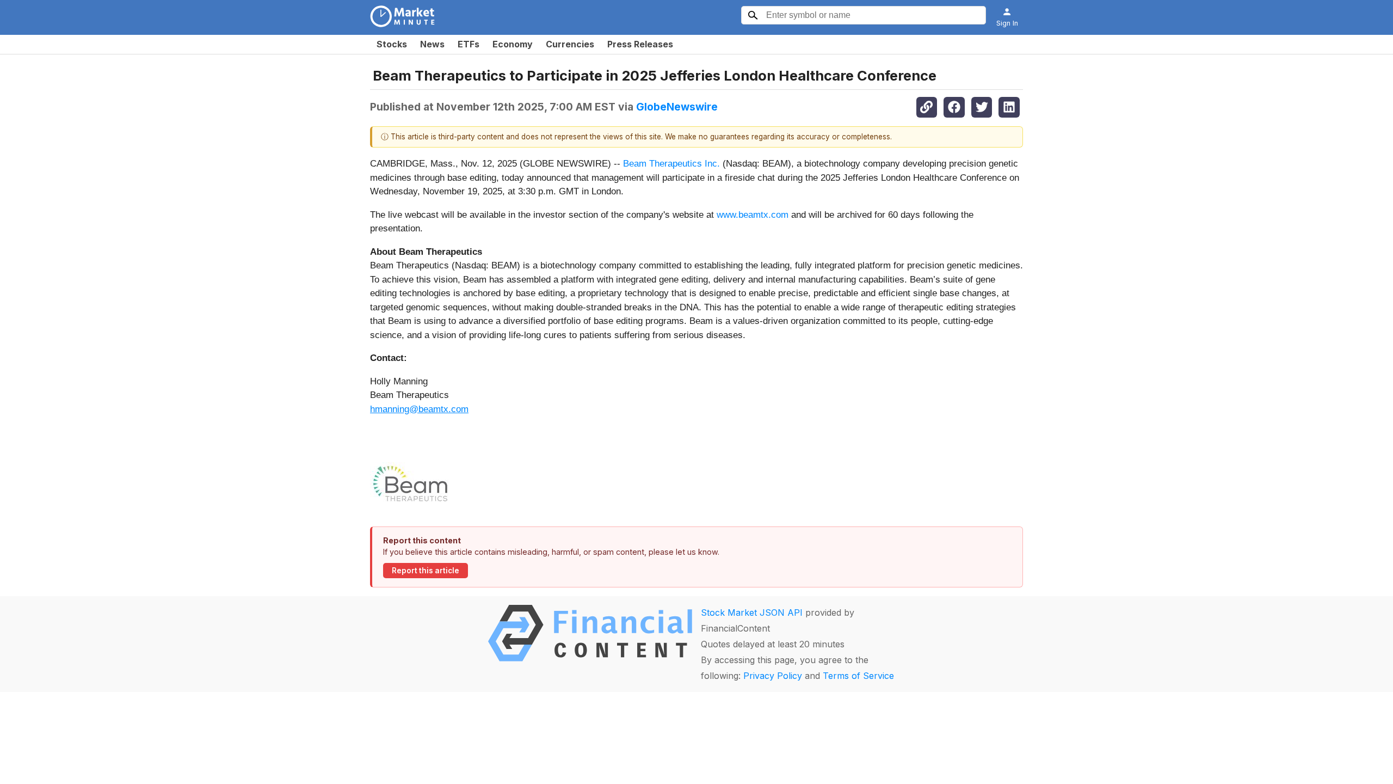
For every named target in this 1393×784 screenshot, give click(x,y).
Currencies (570, 44)
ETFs (468, 44)
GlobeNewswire (677, 106)
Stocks (392, 44)
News (432, 44)
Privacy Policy (772, 675)
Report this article (425, 570)
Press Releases (640, 44)
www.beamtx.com (752, 215)
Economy (512, 44)
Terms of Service (858, 675)
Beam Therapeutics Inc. (671, 163)
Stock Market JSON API (752, 612)
